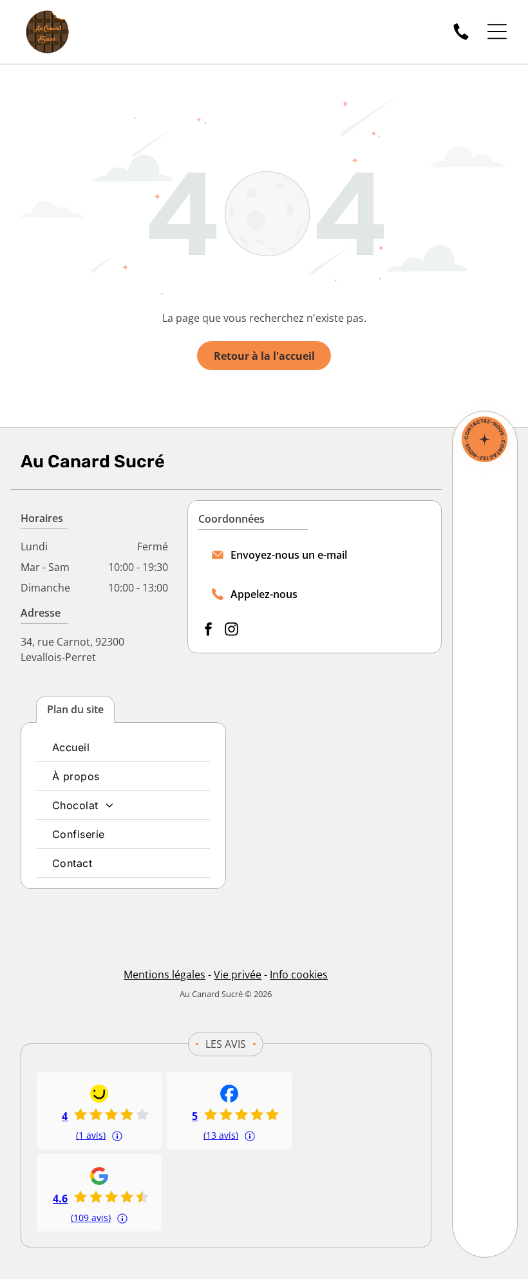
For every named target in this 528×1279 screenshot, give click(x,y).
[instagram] (232, 630)
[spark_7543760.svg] (484, 439)
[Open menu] (497, 31)
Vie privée (237, 974)
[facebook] (208, 630)
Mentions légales (164, 974)
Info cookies (299, 974)
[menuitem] (123, 747)
